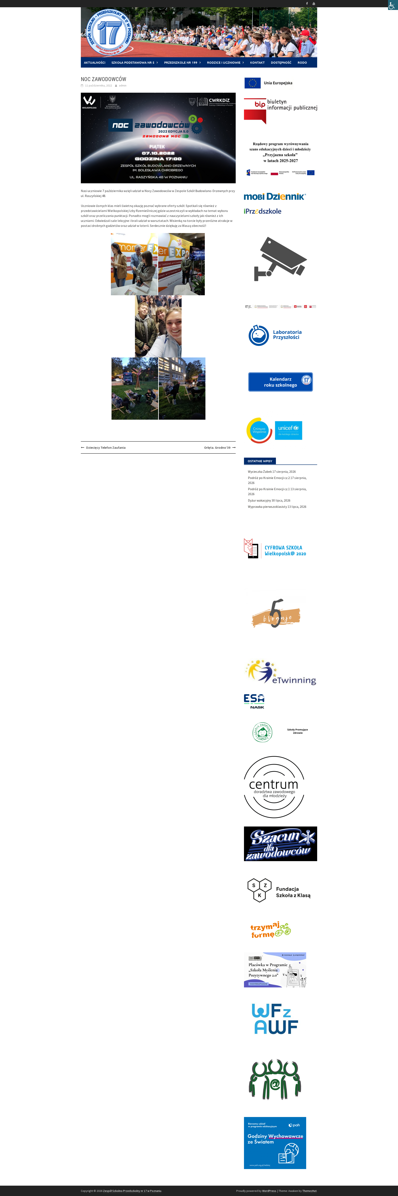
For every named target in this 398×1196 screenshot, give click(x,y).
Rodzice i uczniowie (223, 62)
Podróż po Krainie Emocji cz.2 (269, 478)
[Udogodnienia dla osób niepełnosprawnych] (393, 5)
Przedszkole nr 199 (180, 62)
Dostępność (281, 62)
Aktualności (94, 62)
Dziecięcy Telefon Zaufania (106, 447)
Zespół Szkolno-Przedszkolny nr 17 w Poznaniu (132, 1191)
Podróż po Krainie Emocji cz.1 (269, 489)
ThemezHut (309, 1191)
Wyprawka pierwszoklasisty (267, 506)
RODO (302, 62)
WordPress (269, 1191)
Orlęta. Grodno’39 (217, 447)
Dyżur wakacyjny (259, 500)
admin (122, 85)
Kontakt (257, 62)
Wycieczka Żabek (260, 471)
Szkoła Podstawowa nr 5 (133, 62)
